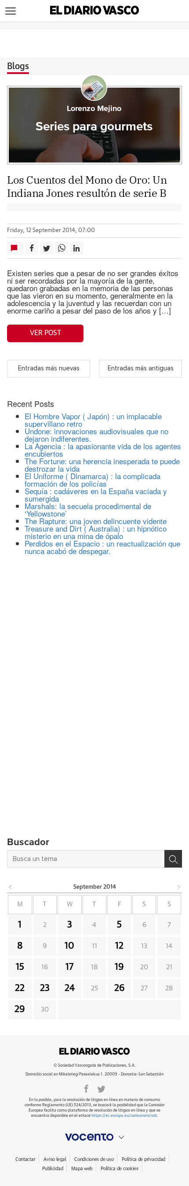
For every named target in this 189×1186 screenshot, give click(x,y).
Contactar (25, 1159)
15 (20, 967)
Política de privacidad (143, 1159)
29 (20, 1009)
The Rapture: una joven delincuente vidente (96, 520)
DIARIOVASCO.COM (94, 1051)
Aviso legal (55, 1159)
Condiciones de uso (93, 1159)
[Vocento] (94, 1137)
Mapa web (81, 1168)
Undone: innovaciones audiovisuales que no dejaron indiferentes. (96, 434)
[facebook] (86, 1088)
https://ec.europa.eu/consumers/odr (123, 1116)
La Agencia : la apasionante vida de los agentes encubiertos (103, 449)
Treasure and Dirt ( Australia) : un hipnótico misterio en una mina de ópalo (96, 532)
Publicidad (52, 1168)
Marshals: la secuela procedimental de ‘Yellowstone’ (88, 509)
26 (119, 988)
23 (45, 988)
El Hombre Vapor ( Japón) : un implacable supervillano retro (93, 419)
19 (119, 967)
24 (70, 988)
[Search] (173, 859)
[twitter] (101, 1088)
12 (119, 946)
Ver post (45, 332)
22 (20, 988)
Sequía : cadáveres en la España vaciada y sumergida (96, 494)
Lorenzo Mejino (94, 109)
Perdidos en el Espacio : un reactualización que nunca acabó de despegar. (102, 547)
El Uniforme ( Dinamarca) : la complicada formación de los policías (92, 479)
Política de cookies (119, 1168)
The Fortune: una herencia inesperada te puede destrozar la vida (102, 464)
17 (69, 967)
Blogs (18, 66)
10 (69, 946)
